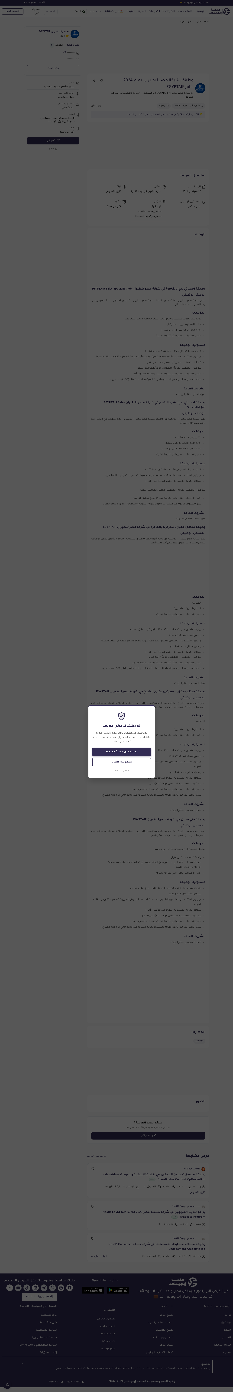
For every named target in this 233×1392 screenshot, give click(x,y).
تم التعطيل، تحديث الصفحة (122, 752)
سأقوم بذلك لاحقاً (121, 771)
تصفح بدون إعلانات (121, 762)
